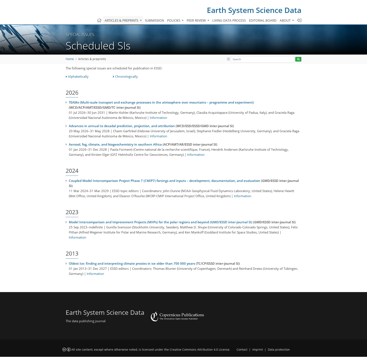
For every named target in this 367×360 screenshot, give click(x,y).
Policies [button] (174, 20)
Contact (242, 350)
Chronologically (126, 76)
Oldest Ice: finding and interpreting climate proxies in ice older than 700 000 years (132, 263)
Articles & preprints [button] (122, 20)
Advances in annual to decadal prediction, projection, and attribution (122, 126)
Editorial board (263, 20)
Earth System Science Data (254, 10)
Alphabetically (78, 76)
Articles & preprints (92, 59)
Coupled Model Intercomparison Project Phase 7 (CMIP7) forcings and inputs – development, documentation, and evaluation (164, 181)
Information (158, 117)
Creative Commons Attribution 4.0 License (199, 350)
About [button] (285, 20)
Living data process (229, 20)
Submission (154, 20)
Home (70, 59)
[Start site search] (298, 59)
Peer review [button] (197, 20)
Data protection (279, 350)
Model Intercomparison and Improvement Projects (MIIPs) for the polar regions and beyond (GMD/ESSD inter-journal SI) (160, 222)
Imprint (257, 350)
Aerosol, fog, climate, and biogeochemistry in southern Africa (115, 144)
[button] (228, 59)
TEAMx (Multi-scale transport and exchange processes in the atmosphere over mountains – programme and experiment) (161, 102)
